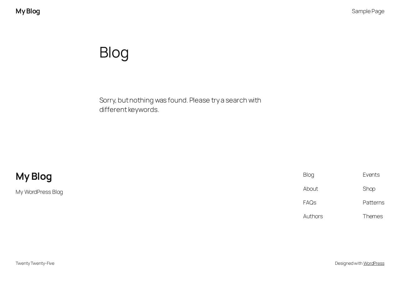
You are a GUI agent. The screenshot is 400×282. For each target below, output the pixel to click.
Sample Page (368, 11)
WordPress (373, 263)
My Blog (28, 11)
